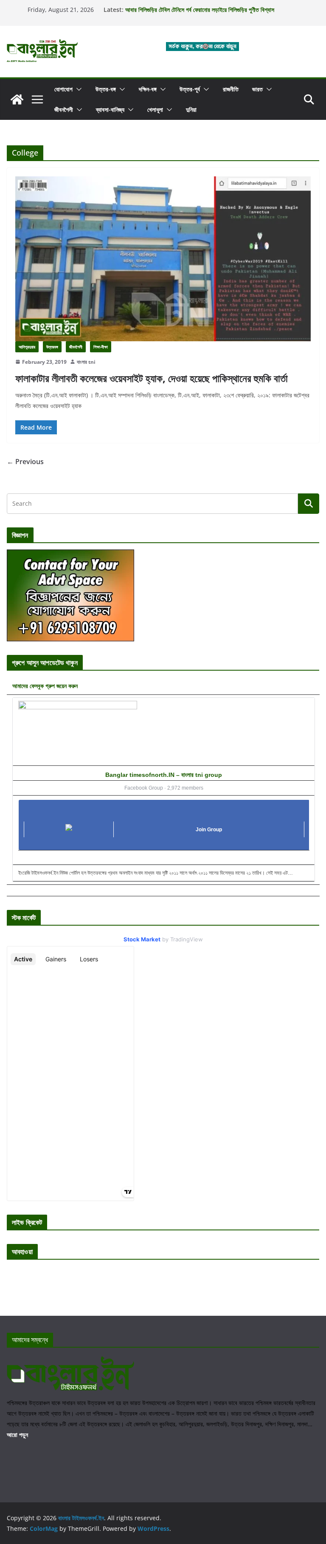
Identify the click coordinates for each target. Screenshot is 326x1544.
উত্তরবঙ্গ (52, 347)
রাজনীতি (231, 89)
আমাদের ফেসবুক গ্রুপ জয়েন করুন (45, 686)
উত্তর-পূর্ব (190, 89)
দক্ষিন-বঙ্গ (148, 89)
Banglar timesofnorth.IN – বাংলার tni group (163, 774)
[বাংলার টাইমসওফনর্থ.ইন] (17, 99)
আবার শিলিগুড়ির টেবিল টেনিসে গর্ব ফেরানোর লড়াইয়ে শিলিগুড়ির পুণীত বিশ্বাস (199, 10)
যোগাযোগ (63, 89)
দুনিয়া (191, 109)
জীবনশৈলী (63, 109)
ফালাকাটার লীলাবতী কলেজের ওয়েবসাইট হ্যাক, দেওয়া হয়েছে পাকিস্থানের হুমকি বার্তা (151, 378)
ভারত (257, 89)
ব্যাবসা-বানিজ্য (110, 109)
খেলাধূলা (155, 109)
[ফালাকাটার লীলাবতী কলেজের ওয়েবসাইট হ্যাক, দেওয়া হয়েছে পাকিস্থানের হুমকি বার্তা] (163, 258)
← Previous (25, 461)
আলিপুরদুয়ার (27, 347)
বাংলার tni (86, 361)
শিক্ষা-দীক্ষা (100, 347)
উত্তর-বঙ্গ (106, 89)
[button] (77, 89)
